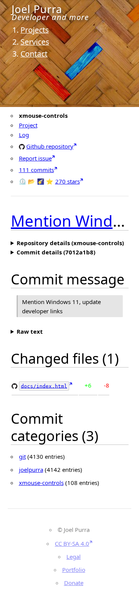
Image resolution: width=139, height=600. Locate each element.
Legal (73, 556)
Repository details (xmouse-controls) (70, 243)
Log (24, 135)
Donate (73, 583)
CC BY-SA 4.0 (72, 543)
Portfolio (73, 569)
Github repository (49, 146)
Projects (34, 30)
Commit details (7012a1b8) (56, 252)
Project (28, 125)
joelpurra (31, 469)
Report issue (35, 158)
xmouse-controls (41, 482)
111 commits (36, 170)
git (22, 456)
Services (34, 42)
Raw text (30, 331)
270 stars (67, 181)
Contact (33, 53)
